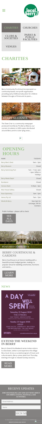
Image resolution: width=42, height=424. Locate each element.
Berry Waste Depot (7, 178)
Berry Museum (6, 166)
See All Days (9, 218)
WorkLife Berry (6, 201)
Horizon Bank (5, 186)
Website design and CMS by (17, 422)
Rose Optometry (6, 193)
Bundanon (4, 182)
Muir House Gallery (7, 190)
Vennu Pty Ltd (6, 197)
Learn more (9, 274)
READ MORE (8, 364)
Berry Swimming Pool (8, 170)
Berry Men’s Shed (7, 162)
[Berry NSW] (31, 10)
